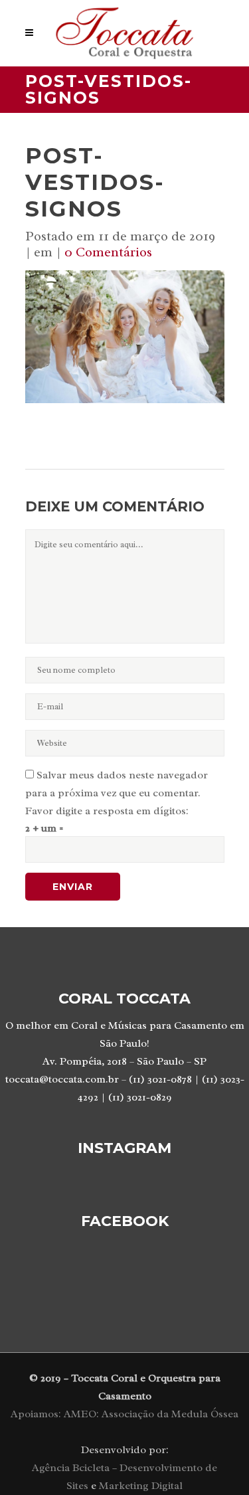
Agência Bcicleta (71, 1467)
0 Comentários (108, 252)
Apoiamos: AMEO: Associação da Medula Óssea (124, 1414)
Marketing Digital (141, 1485)
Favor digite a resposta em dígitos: (107, 811)
